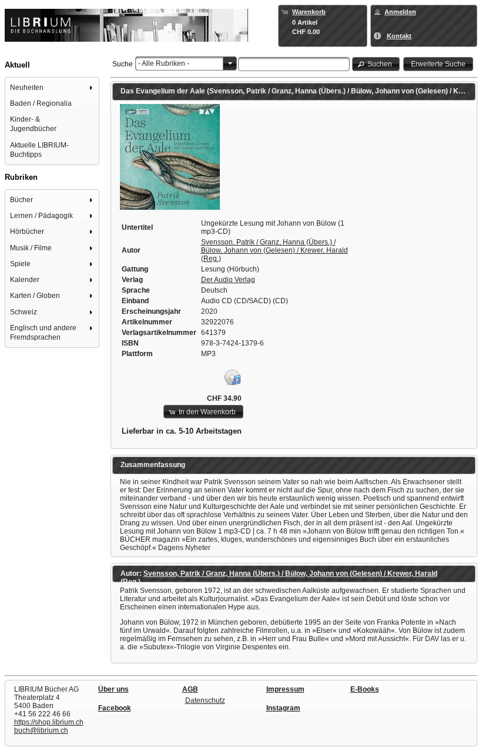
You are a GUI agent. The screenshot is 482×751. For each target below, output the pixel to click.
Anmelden (400, 11)
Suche (122, 64)
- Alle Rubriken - (163, 63)
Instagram (283, 708)
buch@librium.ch (41, 730)
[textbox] (294, 64)
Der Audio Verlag (228, 280)
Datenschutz (205, 700)
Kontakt (399, 35)
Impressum (285, 689)
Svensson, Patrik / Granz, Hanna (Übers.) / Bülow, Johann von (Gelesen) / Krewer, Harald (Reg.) (274, 250)
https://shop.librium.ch (48, 722)
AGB (190, 689)
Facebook (114, 708)
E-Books (364, 689)
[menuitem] (52, 87)
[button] (376, 64)
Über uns (113, 689)
